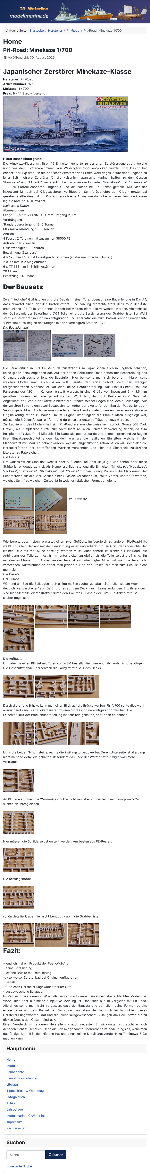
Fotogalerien (15, 1097)
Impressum (14, 1122)
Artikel (11, 1103)
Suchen (57, 1155)
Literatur (12, 1084)
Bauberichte (15, 1072)
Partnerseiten (16, 1128)
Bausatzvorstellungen (22, 1078)
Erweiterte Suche (19, 1166)
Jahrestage (14, 1109)
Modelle (12, 1066)
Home (10, 1059)
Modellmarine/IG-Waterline (26, 1116)
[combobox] (26, 1154)
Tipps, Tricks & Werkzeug (25, 1091)
